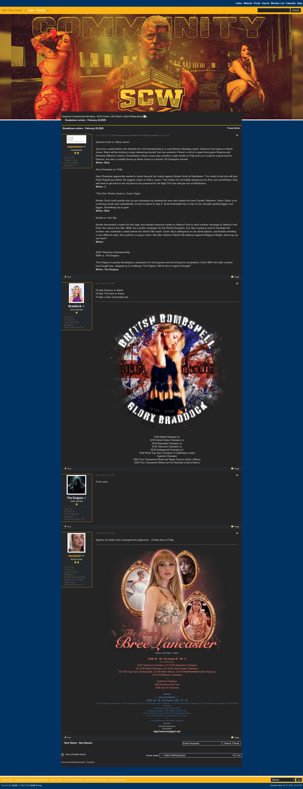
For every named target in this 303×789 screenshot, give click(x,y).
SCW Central (103, 116)
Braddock (75, 306)
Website (248, 3)
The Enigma (75, 497)
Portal (257, 3)
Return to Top (56, 780)
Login (31, 10)
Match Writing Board (133, 116)
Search (265, 3)
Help (299, 3)
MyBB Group (36, 785)
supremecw (164, 135)
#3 (237, 475)
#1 (237, 135)
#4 (237, 533)
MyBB (14, 785)
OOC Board (116, 116)
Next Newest (85, 743)
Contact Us (7, 780)
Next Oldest (70, 743)
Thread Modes (233, 128)
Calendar (291, 3)
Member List (277, 3)
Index (239, 3)
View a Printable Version (75, 754)
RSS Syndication (117, 780)
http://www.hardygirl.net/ (167, 731)
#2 (237, 283)
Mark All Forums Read (96, 780)
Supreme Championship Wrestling (78, 116)
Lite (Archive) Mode (74, 780)
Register (41, 10)
